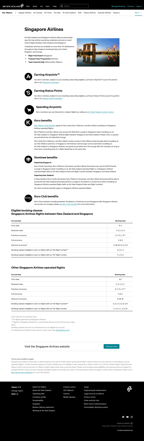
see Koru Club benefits (68, 204)
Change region (17, 391)
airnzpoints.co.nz (62, 330)
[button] (138, 12)
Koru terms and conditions (22, 372)
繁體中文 (14, 394)
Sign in (139, 6)
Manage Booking (118, 6)
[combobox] (74, 6)
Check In (130, 6)
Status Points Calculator (52, 98)
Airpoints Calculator (51, 82)
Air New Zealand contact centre (101, 112)
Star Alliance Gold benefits (44, 125)
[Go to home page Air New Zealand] (13, 6)
